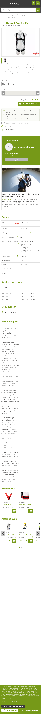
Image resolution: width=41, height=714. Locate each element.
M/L (3, 84)
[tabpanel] (4, 60)
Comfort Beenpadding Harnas (30, 505)
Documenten (9, 129)
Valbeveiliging (20, 15)
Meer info (7, 126)
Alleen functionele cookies (29, 710)
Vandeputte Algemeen (28, 233)
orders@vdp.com (13, 156)
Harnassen (30, 15)
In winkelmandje (30, 104)
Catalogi (10, 15)
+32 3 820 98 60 (12, 153)
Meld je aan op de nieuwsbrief (16, 160)
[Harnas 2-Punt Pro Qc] (20, 42)
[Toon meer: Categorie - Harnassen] (18, 264)
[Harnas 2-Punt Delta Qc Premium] (26, 527)
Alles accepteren (11, 710)
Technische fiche (10, 312)
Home (3, 15)
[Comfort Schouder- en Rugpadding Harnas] (9, 496)
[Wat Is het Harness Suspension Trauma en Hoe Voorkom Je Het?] (21, 188)
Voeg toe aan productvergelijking (16, 123)
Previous (3, 533)
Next (38, 533)
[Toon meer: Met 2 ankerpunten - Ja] (18, 237)
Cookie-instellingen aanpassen (13, 706)
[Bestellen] (14, 511)
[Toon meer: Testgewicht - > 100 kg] (18, 256)
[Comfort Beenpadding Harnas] (26, 496)
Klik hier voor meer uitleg (9, 701)
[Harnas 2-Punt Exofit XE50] (9, 527)
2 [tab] (21, 547)
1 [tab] (19, 547)
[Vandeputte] (13, 3)
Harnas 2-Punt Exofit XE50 (12, 535)
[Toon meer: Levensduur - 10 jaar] (18, 260)
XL (13, 84)
